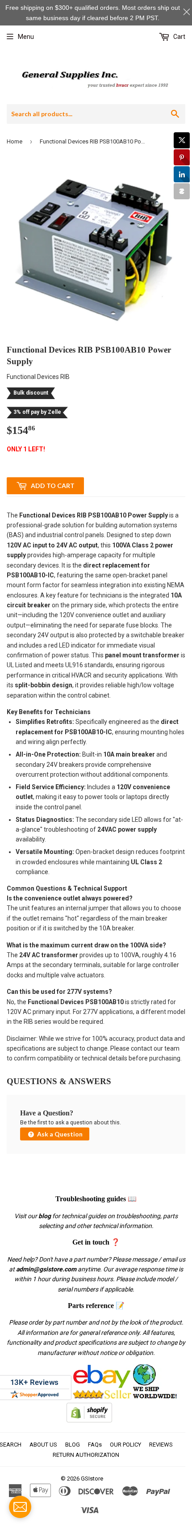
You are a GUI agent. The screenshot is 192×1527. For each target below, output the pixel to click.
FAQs (95, 1444)
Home (14, 141)
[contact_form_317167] (20, 1507)
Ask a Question (59, 1134)
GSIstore (92, 1478)
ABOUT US (43, 1444)
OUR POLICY (125, 1444)
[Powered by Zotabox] (182, 191)
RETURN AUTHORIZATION (86, 1454)
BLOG (72, 1444)
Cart (178, 36)
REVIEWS (161, 1444)
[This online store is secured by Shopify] (89, 1420)
